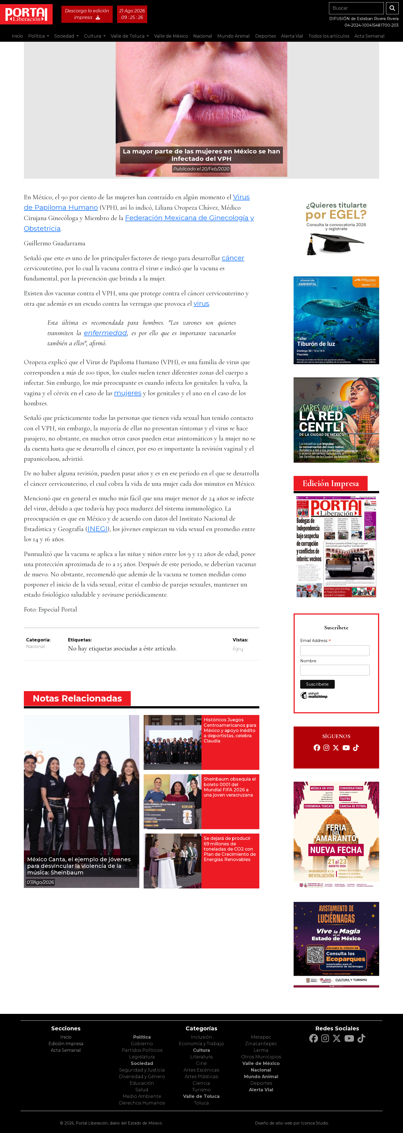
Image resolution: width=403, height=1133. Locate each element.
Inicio (17, 36)
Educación (142, 1083)
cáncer (233, 258)
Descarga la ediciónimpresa (87, 14)
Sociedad (142, 1063)
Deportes (261, 1083)
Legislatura (142, 1056)
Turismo (201, 1089)
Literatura (201, 1056)
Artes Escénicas (201, 1070)
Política (142, 1037)
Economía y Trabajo (201, 1043)
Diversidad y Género (142, 1076)
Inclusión (201, 1037)
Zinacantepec (261, 1043)
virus (201, 303)
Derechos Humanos (142, 1103)
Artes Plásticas (201, 1076)
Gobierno (142, 1043)
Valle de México (261, 1063)
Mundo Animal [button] (233, 36)
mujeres (127, 393)
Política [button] (37, 36)
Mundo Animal (261, 1076)
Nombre (308, 660)
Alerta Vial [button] (292, 36)
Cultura (201, 1050)
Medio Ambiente (142, 1096)
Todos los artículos (328, 36)
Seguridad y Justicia (142, 1070)
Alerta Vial (261, 1089)
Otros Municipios (261, 1056)
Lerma (261, 1050)
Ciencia (201, 1083)
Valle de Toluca (201, 1096)
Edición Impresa (66, 1043)
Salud (141, 1089)
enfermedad (105, 333)
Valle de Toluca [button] (128, 36)
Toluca (201, 1103)
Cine (201, 1063)
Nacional (35, 646)
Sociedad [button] (64, 36)
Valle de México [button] (171, 36)
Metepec (261, 1037)
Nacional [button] (202, 36)
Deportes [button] (265, 36)
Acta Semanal (369, 36)
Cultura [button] (93, 36)
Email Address (315, 641)
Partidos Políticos (142, 1050)
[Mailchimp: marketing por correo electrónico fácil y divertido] (314, 698)
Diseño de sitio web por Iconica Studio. (292, 1123)
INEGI (97, 529)
